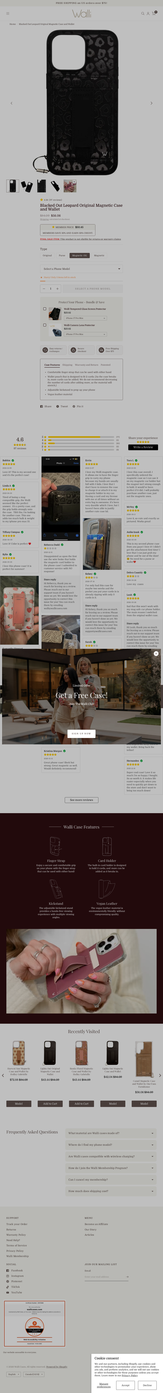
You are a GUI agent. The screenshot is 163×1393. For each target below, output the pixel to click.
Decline (147, 1385)
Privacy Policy (130, 1375)
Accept (125, 1385)
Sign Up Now (81, 733)
